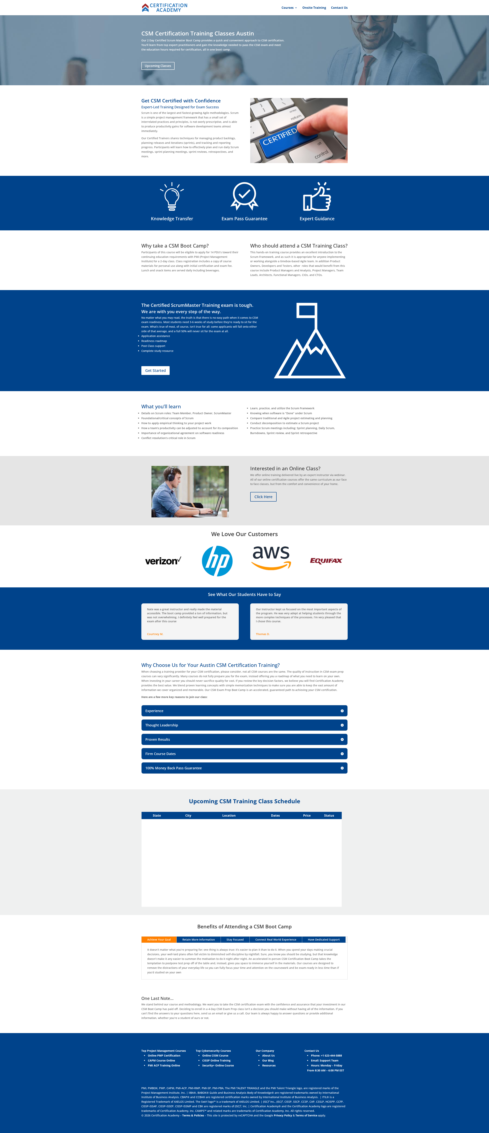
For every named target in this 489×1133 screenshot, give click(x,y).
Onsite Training (314, 8)
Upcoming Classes (158, 66)
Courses (288, 8)
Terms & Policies (193, 1115)
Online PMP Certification (164, 1055)
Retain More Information (198, 939)
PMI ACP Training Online (164, 1065)
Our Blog (268, 1060)
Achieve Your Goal (159, 939)
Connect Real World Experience (275, 939)
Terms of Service (307, 1115)
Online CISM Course (215, 1055)
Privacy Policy (282, 1115)
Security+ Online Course (218, 1065)
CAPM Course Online (161, 1060)
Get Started (155, 370)
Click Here (263, 496)
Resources (269, 1065)
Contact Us (339, 8)
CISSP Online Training (216, 1060)
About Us (268, 1055)
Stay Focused (235, 939)
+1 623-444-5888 (331, 1055)
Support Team (329, 1060)
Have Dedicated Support (324, 939)
